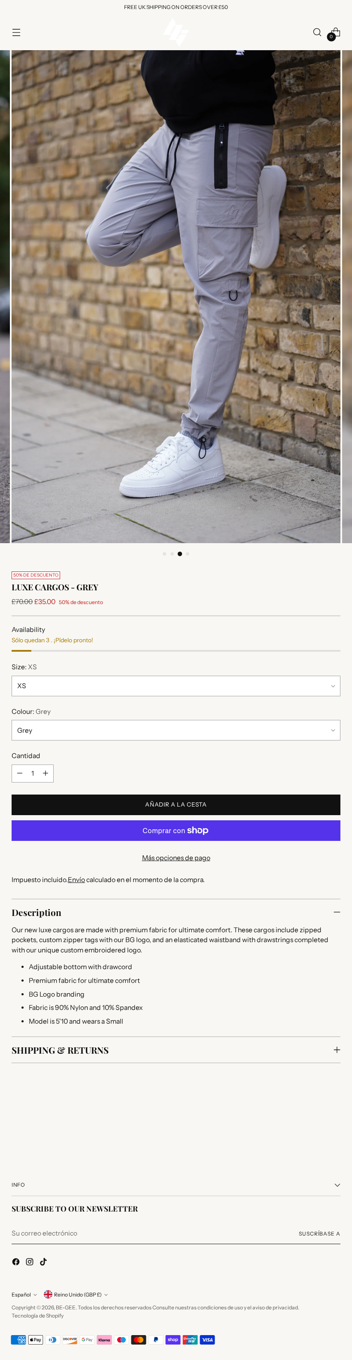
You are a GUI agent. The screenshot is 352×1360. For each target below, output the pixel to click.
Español (21, 1294)
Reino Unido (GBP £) (78, 1294)
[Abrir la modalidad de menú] (16, 32)
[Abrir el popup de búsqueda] (317, 32)
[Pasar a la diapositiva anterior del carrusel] (313, 1127)
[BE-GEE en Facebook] (17, 1263)
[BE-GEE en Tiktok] (44, 1263)
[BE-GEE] (176, 32)
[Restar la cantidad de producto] (19, 773)
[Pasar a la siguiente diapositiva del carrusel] (333, 1127)
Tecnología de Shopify (38, 1315)
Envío (76, 880)
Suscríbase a (319, 1233)
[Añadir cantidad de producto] (45, 773)
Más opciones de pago (176, 858)
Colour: (31, 711)
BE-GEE (66, 1307)
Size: (24, 667)
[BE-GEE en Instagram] (30, 1263)
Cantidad (26, 756)
